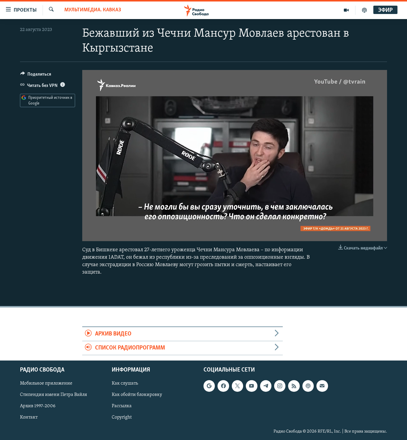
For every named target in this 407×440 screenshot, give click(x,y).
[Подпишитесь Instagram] (279, 386)
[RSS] (293, 386)
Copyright (122, 417)
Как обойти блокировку (137, 395)
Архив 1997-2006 (37, 406)
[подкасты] (364, 10)
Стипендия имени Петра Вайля (53, 395)
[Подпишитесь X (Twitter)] (237, 386)
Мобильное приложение (46, 383)
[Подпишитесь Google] (209, 386)
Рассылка (122, 406)
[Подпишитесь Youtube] (251, 386)
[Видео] (346, 10)
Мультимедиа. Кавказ (92, 10)
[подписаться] (322, 386)
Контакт (29, 417)
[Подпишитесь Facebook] (223, 386)
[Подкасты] (308, 386)
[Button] (35, 75)
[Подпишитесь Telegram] (265, 386)
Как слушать (125, 383)
